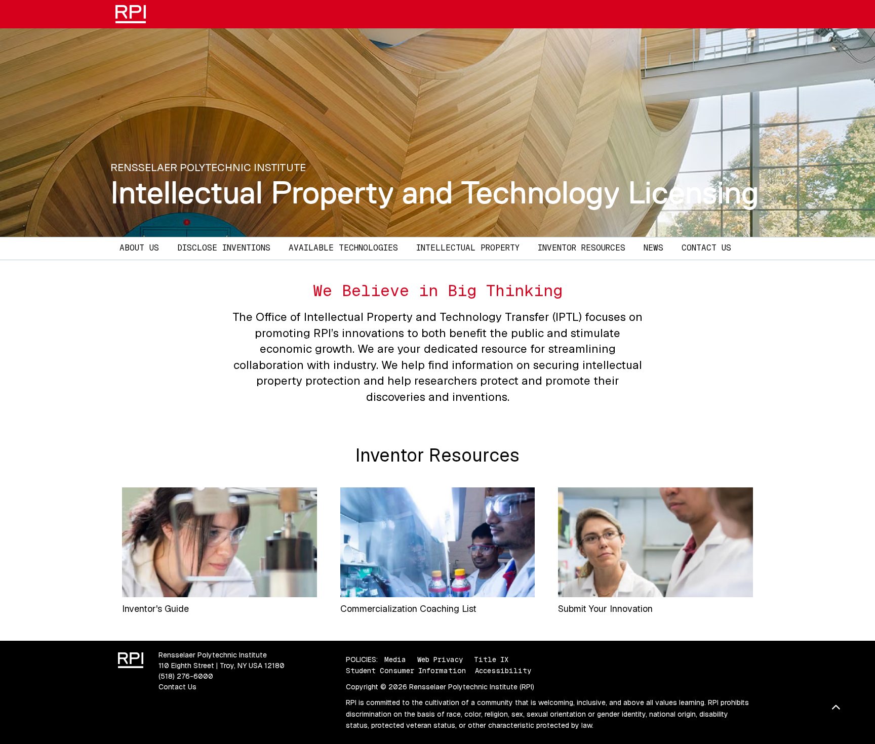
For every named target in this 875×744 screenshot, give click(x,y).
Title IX (491, 659)
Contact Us (706, 247)
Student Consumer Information (406, 670)
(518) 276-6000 (185, 676)
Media (395, 659)
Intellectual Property (468, 247)
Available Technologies (343, 247)
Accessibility (503, 670)
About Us (139, 247)
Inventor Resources (581, 247)
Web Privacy (440, 659)
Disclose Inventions (223, 247)
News (653, 247)
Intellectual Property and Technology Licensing (434, 192)
